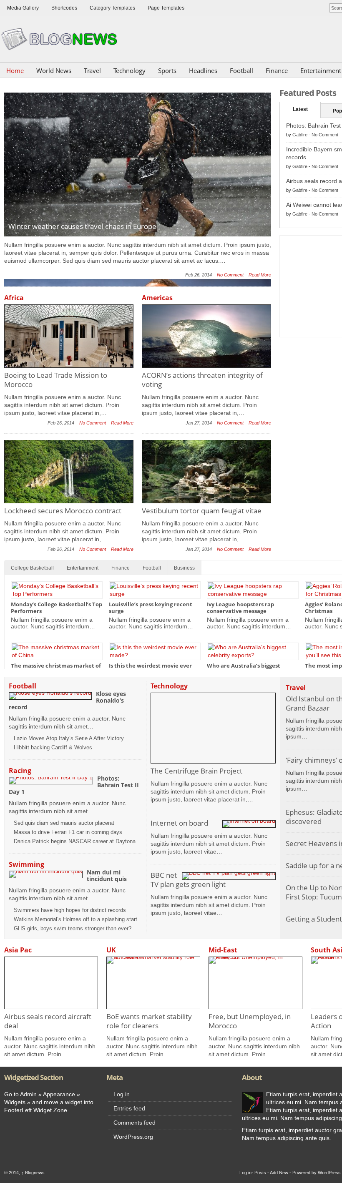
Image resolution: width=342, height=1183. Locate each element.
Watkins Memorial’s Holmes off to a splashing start (75, 919)
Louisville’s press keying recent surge (150, 607)
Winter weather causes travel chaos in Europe (82, 226)
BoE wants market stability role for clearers (149, 1021)
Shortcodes (64, 8)
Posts (260, 1172)
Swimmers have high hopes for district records (70, 910)
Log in (121, 1094)
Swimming (26, 864)
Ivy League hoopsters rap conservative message (240, 607)
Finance (277, 70)
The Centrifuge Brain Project (196, 771)
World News (53, 70)
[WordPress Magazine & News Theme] (62, 39)
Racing (20, 770)
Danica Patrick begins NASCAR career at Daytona (75, 841)
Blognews (33, 1172)
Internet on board (179, 823)
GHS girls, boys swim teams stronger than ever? (72, 928)
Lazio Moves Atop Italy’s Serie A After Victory (69, 738)
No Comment (230, 274)
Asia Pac (18, 949)
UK (111, 949)
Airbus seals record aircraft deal (47, 1021)
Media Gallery (23, 8)
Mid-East (223, 949)
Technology (129, 70)
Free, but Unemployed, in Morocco (250, 1021)
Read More (260, 274)
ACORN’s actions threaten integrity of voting (202, 379)
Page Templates (166, 8)
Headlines (203, 70)
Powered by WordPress (316, 1172)
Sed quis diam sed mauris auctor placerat (64, 823)
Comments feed (134, 1122)
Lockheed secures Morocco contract (62, 510)
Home (15, 70)
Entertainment (82, 568)
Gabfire (299, 134)
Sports (167, 70)
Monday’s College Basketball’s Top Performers (56, 607)
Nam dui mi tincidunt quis (107, 875)
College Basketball (32, 568)
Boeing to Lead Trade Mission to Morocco (55, 379)
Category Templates (112, 8)
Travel (92, 70)
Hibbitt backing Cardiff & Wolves (53, 747)
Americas (157, 297)
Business (184, 568)
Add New (279, 1172)
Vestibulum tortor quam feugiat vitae (202, 510)
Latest (300, 109)
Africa (14, 297)
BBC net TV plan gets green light (188, 879)
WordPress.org (133, 1136)
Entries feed (129, 1108)
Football (241, 70)
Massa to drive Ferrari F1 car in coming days (68, 832)
